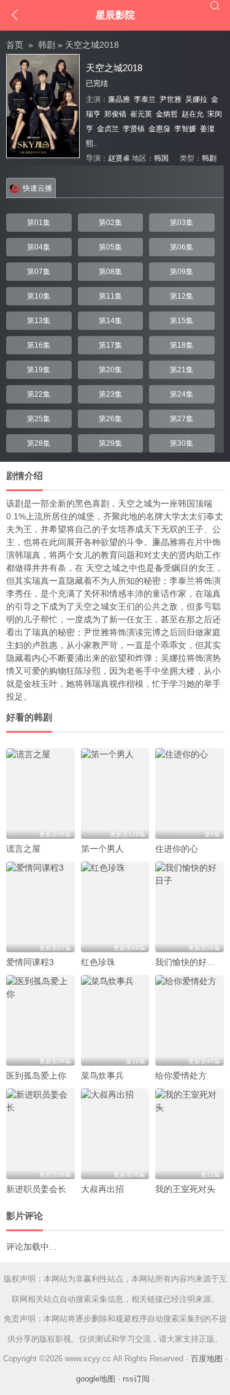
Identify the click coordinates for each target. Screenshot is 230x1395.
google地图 (95, 1378)
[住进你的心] (189, 793)
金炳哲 (167, 114)
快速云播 (37, 188)
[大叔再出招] (115, 1133)
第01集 (38, 222)
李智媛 (185, 128)
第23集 (110, 394)
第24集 (181, 394)
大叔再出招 (102, 1189)
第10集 (38, 296)
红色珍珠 (98, 962)
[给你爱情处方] (189, 1020)
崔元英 (141, 114)
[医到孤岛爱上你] (40, 1020)
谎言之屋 (23, 849)
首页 (14, 45)
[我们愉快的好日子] (189, 907)
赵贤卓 (119, 158)
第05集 (110, 247)
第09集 (181, 271)
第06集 (181, 247)
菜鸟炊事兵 (102, 1075)
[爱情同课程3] (40, 907)
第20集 (110, 369)
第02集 (110, 222)
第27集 (181, 419)
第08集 (110, 271)
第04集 (38, 247)
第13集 (38, 320)
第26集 (110, 419)
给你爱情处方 (181, 1075)
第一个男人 (102, 849)
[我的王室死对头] (189, 1133)
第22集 (38, 394)
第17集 (110, 345)
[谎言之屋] (40, 793)
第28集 (38, 443)
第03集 (181, 222)
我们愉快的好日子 (189, 962)
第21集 (181, 369)
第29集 (110, 443)
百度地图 (207, 1358)
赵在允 (193, 114)
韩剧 (46, 45)
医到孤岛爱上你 (36, 1075)
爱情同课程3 (30, 962)
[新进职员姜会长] (40, 1133)
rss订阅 (136, 1378)
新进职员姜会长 (36, 1189)
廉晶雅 (119, 99)
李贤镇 (134, 128)
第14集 (110, 320)
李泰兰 (145, 99)
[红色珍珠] (115, 907)
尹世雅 (170, 99)
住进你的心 (176, 849)
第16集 (38, 345)
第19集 (38, 369)
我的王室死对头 (185, 1189)
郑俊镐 (115, 114)
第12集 (181, 296)
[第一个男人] (115, 793)
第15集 (181, 320)
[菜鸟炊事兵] (115, 1020)
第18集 (181, 345)
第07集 (38, 271)
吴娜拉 (196, 99)
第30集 (181, 443)
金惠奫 (159, 128)
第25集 (38, 419)
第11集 (110, 296)
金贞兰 (108, 128)
